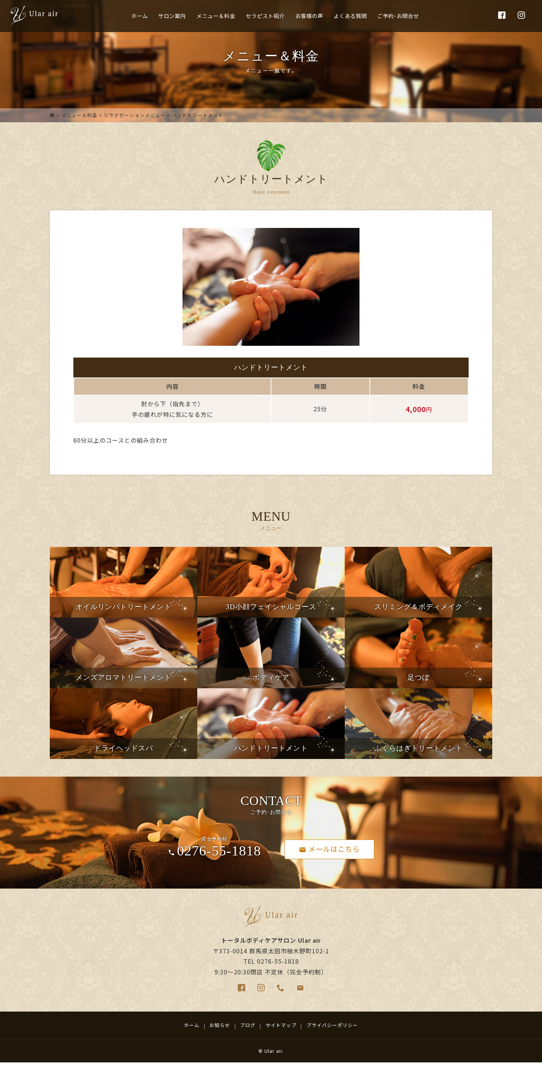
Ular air (273, 1050)
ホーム (139, 16)
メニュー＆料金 (216, 16)
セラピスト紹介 (265, 16)
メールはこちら (334, 849)
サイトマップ (280, 1025)
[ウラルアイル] (52, 115)
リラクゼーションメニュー (135, 115)
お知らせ (219, 1025)
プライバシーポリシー (332, 1025)
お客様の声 (309, 16)
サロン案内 (172, 16)
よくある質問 (350, 16)
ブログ (248, 1025)
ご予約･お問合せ (398, 16)
